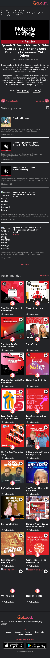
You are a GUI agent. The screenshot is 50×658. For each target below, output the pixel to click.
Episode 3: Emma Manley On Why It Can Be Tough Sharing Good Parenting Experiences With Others (22, 14)
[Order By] (47, 107)
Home (3, 11)
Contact (18, 632)
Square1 (30, 651)
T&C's (27, 632)
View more (25, 264)
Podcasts (10, 11)
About (8, 632)
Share (35, 90)
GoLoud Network (25, 634)
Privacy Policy (39, 632)
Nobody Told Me (20, 11)
